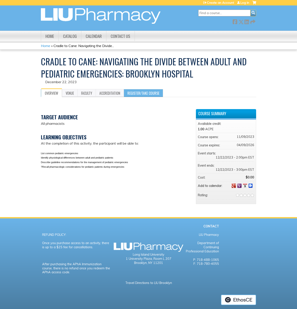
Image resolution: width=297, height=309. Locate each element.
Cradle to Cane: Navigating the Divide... (83, 46)
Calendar (94, 36)
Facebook (235, 21)
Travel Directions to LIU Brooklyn (148, 283)
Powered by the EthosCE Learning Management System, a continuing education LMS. (238, 300)
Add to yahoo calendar (239, 186)
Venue (70, 93)
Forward (252, 21)
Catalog (70, 36)
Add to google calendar (234, 186)
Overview (51, 93)
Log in (244, 2)
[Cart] (254, 4)
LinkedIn (246, 21)
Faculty (86, 93)
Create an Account (220, 2)
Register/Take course (143, 93)
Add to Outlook (251, 186)
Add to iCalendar (245, 185)
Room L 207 (162, 259)
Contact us (120, 36)
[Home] (100, 15)
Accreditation (109, 93)
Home (49, 36)
